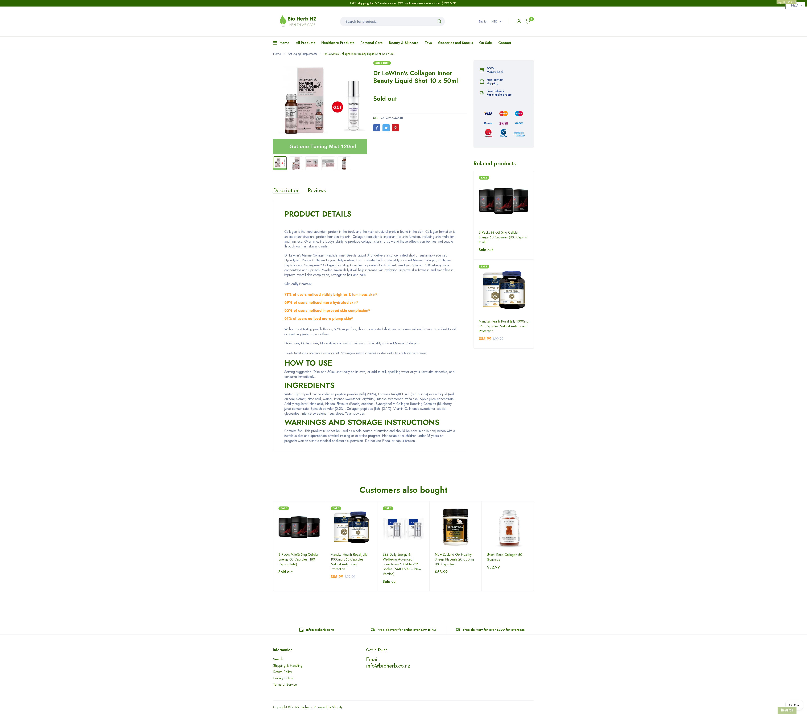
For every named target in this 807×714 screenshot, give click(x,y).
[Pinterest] (395, 127)
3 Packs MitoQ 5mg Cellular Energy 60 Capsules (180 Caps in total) (503, 237)
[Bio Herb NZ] (299, 21)
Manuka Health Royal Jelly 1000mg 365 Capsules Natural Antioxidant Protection (503, 326)
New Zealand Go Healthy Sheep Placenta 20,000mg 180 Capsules (454, 559)
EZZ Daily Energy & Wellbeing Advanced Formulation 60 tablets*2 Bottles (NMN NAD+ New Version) (402, 564)
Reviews (317, 190)
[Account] (518, 21)
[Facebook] (376, 127)
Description (286, 190)
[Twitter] (386, 127)
